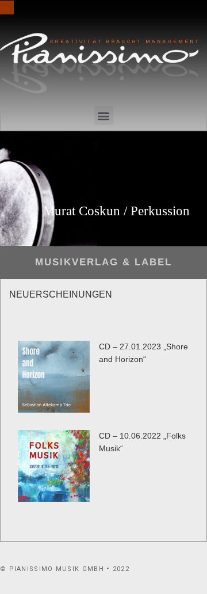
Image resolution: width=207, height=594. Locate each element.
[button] (103, 115)
